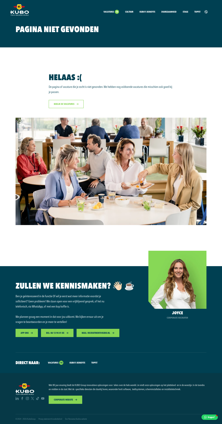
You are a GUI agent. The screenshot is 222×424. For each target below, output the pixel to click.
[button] (209, 417)
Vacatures (111, 11)
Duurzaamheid (169, 11)
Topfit (197, 11)
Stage (185, 11)
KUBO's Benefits (147, 11)
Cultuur (129, 11)
